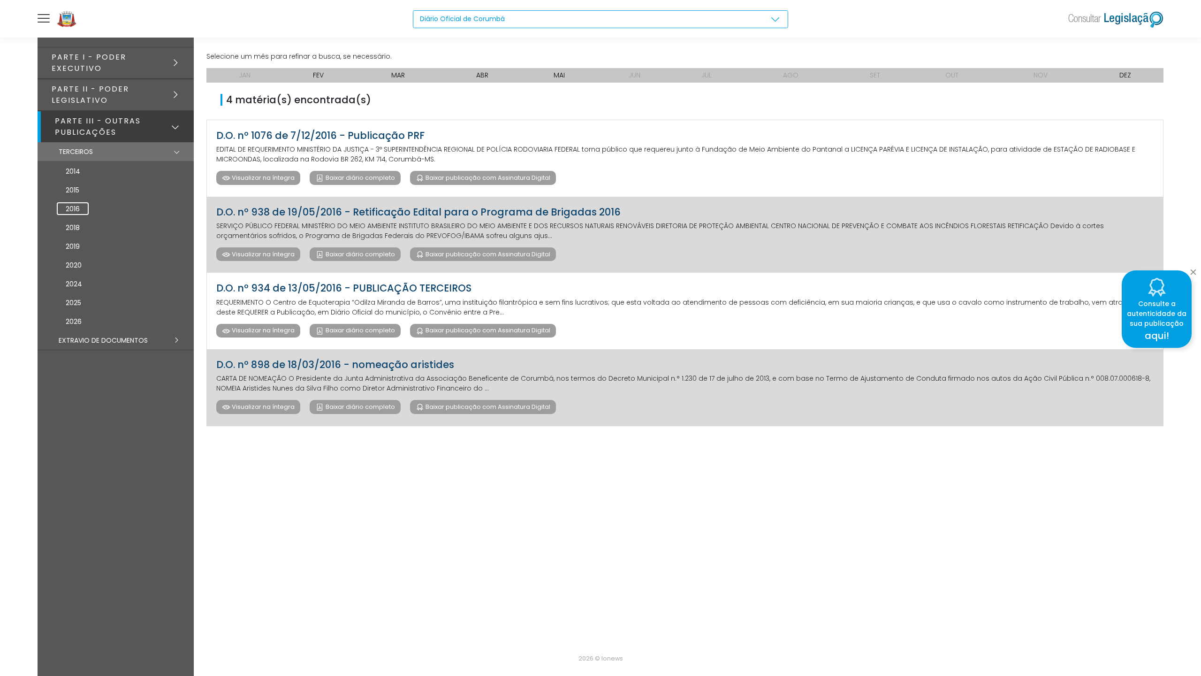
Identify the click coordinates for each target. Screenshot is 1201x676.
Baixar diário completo (359, 177)
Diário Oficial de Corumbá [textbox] (462, 18)
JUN (634, 75)
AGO (790, 75)
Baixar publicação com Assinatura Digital (487, 177)
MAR (398, 75)
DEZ (1125, 75)
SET (875, 75)
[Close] (1193, 269)
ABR (482, 75)
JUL (706, 75)
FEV (318, 75)
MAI (559, 75)
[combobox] (600, 19)
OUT (951, 75)
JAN (245, 75)
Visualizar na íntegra (262, 177)
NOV (1041, 75)
